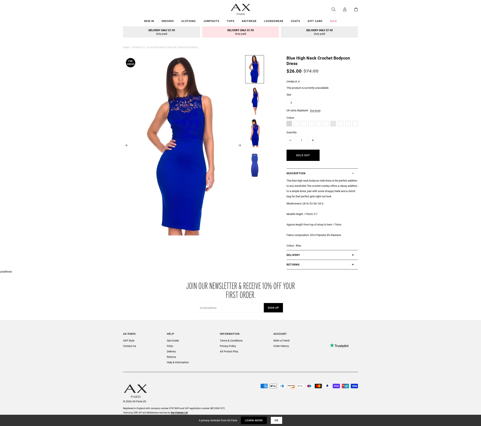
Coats (295, 21)
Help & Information (178, 362)
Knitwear (249, 21)
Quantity (292, 132)
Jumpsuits (211, 21)
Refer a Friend (281, 340)
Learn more (254, 420)
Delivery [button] (293, 255)
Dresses (168, 21)
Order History (281, 346)
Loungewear (273, 21)
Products (138, 47)
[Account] (341, 9)
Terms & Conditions (231, 340)
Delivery (171, 351)
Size (289, 94)
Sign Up (273, 307)
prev (127, 145)
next (239, 145)
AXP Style (128, 340)
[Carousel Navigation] (183, 145)
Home (126, 47)
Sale (333, 21)
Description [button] (296, 173)
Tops (230, 21)
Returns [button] (293, 264)
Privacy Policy (228, 346)
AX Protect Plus (229, 351)
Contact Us (129, 346)
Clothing (188, 21)
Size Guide (315, 110)
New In (149, 21)
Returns (171, 357)
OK (276, 420)
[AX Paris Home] (240, 9)
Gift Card (315, 21)
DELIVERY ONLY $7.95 (161, 31)
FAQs (170, 346)
